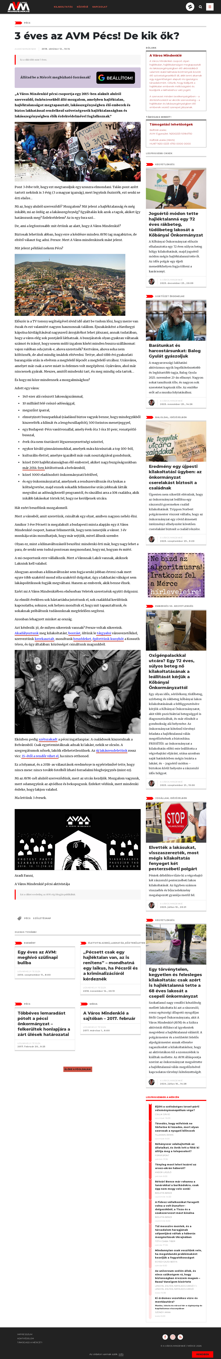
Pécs (27, 918)
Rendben (202, 1354)
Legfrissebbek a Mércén (162, 1097)
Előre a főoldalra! (78, 1069)
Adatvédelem (25, 1338)
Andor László (163, 1172)
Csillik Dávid (162, 1114)
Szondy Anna (163, 1312)
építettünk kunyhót (108, 639)
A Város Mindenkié (171, 279)
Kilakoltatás (63, 7)
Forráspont (162, 1155)
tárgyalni (103, 633)
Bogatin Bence (163, 1193)
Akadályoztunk (27, 633)
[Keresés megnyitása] (200, 9)
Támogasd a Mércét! (29, 1342)
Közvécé (82, 7)
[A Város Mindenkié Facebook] (165, 1337)
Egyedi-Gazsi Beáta (166, 1262)
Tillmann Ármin (164, 1135)
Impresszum (24, 1334)
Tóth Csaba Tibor (165, 1241)
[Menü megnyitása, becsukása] (210, 7)
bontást (74, 633)
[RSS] (180, 1337)
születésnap (42, 918)
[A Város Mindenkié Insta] (172, 1337)
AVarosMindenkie (25, 49)
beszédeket (82, 639)
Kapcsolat (100, 7)
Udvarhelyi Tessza (28, 971)
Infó (121, 1354)
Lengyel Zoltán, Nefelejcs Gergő (174, 1286)
